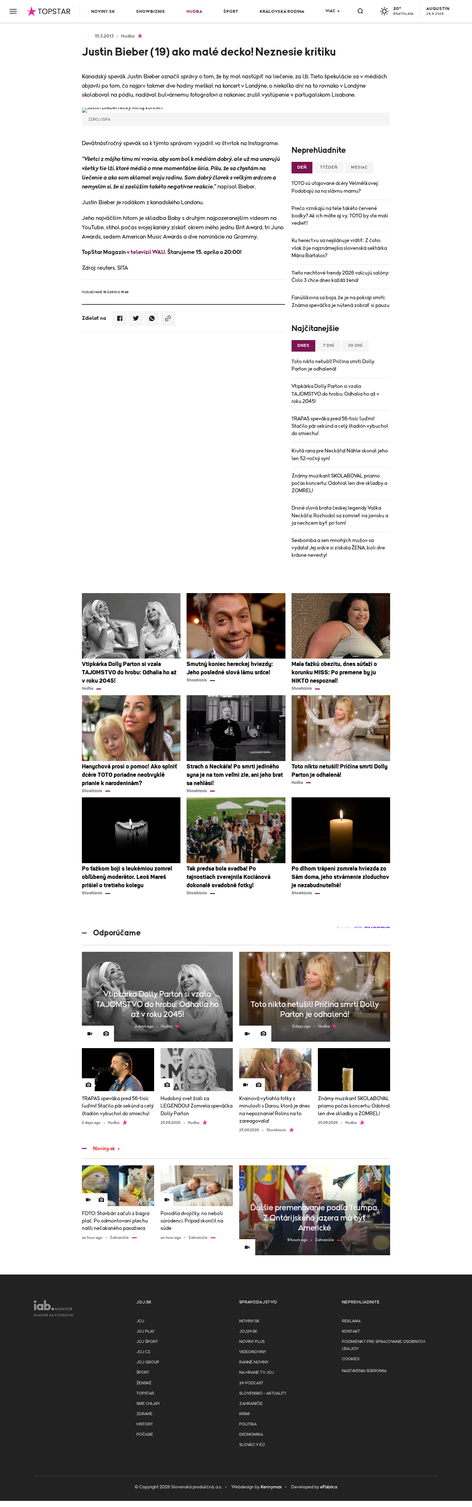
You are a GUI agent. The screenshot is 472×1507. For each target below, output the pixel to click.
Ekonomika (251, 1435)
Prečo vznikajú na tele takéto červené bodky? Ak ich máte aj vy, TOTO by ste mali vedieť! (340, 216)
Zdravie (144, 1414)
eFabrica (328, 1487)
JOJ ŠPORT (147, 1342)
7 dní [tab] (329, 346)
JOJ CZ (143, 1352)
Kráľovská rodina (282, 12)
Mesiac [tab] (359, 167)
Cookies (350, 1359)
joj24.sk (248, 1331)
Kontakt (351, 1331)
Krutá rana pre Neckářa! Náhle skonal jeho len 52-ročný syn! (340, 454)
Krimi (244, 1414)
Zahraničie (251, 1404)
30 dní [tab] (355, 346)
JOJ (140, 1321)
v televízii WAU (146, 252)
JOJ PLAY (145, 1331)
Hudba (194, 12)
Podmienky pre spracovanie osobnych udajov (383, 1345)
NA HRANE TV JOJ (256, 1373)
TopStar (145, 1393)
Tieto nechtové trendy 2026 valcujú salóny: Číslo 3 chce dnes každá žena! (340, 276)
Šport (230, 12)
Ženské (144, 1383)
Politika (248, 1424)
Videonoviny (252, 1352)
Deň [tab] (302, 167)
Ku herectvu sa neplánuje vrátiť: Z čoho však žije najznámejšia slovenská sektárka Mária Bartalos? (339, 248)
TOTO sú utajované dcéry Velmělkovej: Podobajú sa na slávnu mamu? (335, 187)
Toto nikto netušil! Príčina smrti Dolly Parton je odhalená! (333, 365)
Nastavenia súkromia (364, 1371)
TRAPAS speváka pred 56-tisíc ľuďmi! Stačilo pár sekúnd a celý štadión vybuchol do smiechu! (340, 426)
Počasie (144, 1435)
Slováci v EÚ (252, 1445)
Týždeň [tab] (328, 167)
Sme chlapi (148, 1404)
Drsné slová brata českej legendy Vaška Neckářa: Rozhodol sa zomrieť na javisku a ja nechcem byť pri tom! (340, 515)
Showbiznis (150, 12)
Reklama (351, 1321)
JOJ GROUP (147, 1362)
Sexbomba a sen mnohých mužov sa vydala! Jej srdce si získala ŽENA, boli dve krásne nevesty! (338, 548)
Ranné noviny (253, 1362)
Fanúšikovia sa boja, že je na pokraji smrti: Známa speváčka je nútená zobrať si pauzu (340, 301)
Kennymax (271, 1487)
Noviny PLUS (252, 1342)
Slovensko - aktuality (262, 1393)
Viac (331, 11)
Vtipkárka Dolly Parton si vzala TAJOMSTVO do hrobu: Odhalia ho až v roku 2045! (335, 394)
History (144, 1424)
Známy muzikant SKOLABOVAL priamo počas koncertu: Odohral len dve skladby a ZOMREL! (339, 483)
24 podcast (251, 1383)
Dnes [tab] (303, 346)
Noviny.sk (103, 12)
